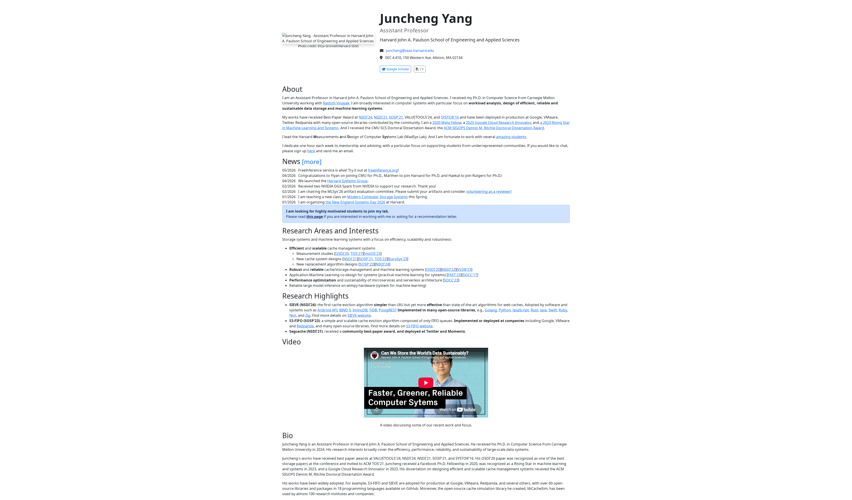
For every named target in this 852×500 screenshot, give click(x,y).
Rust (534, 310)
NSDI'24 (365, 117)
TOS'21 (356, 253)
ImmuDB (360, 310)
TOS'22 (381, 258)
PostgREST (388, 310)
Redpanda (305, 326)
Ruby (563, 310)
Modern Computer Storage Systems (377, 196)
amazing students (511, 136)
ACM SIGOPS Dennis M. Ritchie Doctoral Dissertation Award (494, 127)
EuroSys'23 (398, 258)
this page (314, 216)
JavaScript (521, 310)
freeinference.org (383, 170)
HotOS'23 (373, 253)
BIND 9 (345, 310)
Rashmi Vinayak (336, 103)
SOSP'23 (367, 264)
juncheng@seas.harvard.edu (410, 50)
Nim (292, 315)
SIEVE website (359, 315)
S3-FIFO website (419, 326)
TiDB (373, 310)
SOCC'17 (470, 274)
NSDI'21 (380, 117)
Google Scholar (398, 69)
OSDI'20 (342, 253)
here (311, 150)
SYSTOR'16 (450, 117)
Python (505, 310)
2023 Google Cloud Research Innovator (498, 122)
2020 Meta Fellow (446, 122)
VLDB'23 (464, 269)
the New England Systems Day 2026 (355, 202)
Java (543, 310)
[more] (311, 161)
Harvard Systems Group (347, 180)
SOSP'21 (396, 117)
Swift (552, 310)
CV (422, 69)
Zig (307, 315)
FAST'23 (454, 274)
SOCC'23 (451, 280)
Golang (491, 310)
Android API (327, 310)
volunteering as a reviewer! (489, 191)
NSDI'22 (448, 269)
